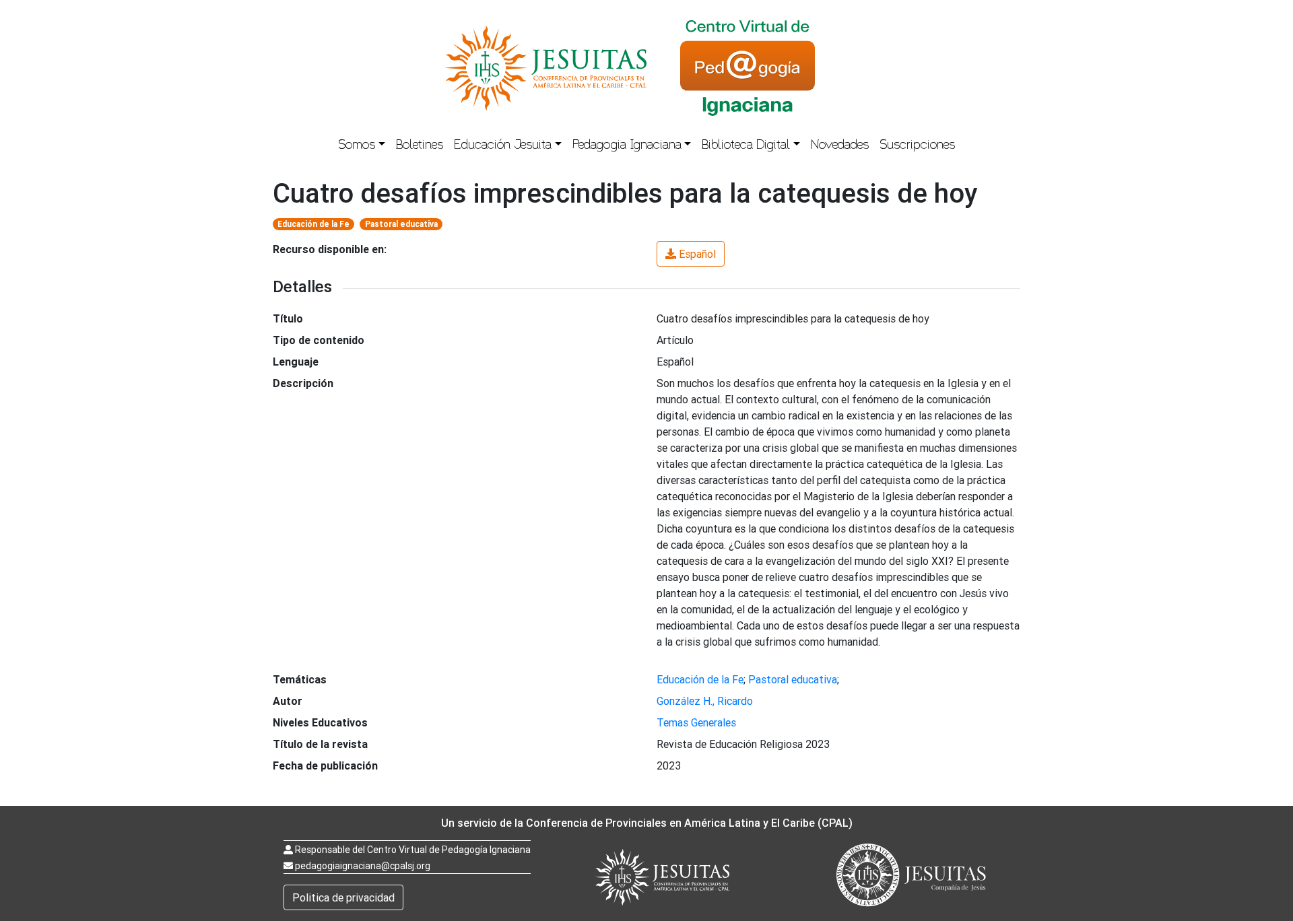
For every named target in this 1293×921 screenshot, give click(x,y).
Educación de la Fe (313, 224)
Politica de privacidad (343, 897)
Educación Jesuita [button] (503, 146)
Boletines (419, 146)
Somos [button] (356, 146)
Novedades (840, 146)
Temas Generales (696, 722)
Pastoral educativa (401, 224)
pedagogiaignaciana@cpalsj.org (362, 866)
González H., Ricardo (705, 701)
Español (697, 254)
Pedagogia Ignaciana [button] (627, 146)
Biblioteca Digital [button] (746, 146)
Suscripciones (917, 146)
